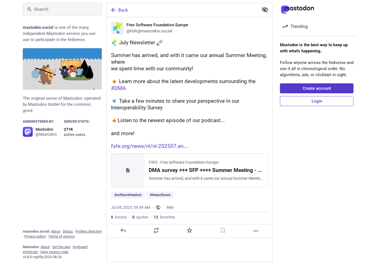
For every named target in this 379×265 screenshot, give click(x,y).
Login (317, 101)
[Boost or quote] (156, 230)
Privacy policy (35, 236)
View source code (54, 252)
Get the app (61, 247)
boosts (119, 217)
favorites (164, 217)
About (55, 231)
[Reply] (123, 230)
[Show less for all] (264, 9)
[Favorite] (189, 230)
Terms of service (61, 236)
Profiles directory (88, 231)
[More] (255, 231)
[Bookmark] (222, 230)
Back (123, 10)
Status (68, 231)
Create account (317, 88)
